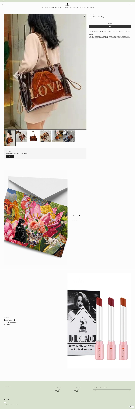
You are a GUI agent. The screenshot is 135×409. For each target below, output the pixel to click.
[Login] (129, 4)
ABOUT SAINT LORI (47, 7)
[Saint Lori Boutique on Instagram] (7, 399)
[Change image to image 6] (69, 136)
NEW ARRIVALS (54, 7)
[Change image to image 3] (33, 136)
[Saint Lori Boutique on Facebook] (4, 399)
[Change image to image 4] (45, 136)
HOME (42, 7)
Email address (96, 389)
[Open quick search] (3, 4)
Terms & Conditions (58, 387)
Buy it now (109, 26)
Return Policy (57, 390)
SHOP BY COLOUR (68, 7)
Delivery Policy (57, 389)
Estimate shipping (10, 156)
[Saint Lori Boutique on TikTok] (8, 399)
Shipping (108, 29)
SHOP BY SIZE (86, 7)
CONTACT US (92, 7)
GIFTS (81, 7)
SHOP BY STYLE (60, 7)
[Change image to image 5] (57, 136)
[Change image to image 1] (9, 138)
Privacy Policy (57, 391)
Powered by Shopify (15, 404)
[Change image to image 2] (21, 136)
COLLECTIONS (75, 7)
